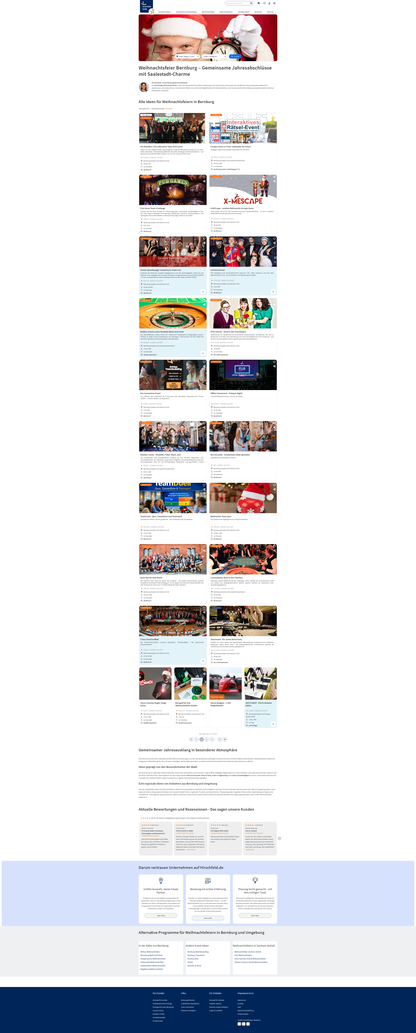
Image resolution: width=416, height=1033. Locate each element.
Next (202, 128)
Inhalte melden (243, 1014)
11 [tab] (180, 142)
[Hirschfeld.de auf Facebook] (239, 1024)
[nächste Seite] (220, 739)
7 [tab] (169, 142)
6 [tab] (166, 142)
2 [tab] (154, 142)
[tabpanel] (173, 128)
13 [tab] (185, 142)
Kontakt (240, 1003)
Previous (143, 128)
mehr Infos (161, 915)
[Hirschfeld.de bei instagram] (243, 1024)
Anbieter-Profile (158, 1014)
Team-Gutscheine (187, 1007)
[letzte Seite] (225, 739)
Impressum (242, 1000)
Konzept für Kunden (160, 1000)
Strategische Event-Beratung (163, 1007)
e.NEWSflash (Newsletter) (190, 1003)
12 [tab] (183, 142)
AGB (239, 1007)
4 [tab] (160, 142)
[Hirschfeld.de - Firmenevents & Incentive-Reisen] (146, 6)
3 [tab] (157, 142)
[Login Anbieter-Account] (274, 3)
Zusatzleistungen (159, 1017)
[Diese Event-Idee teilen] (204, 119)
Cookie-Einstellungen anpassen (249, 1020)
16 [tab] (194, 142)
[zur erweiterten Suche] (259, 3)
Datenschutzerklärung (246, 1010)
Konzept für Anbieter (216, 1000)
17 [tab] (195, 327)
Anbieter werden (215, 1003)
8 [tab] (171, 142)
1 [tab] (152, 142)
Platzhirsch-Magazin (188, 1010)
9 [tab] (174, 142)
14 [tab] (188, 142)
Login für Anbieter (216, 1010)
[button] (279, 838)
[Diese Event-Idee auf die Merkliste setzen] (204, 115)
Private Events (158, 1021)
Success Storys (158, 1010)
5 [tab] (163, 142)
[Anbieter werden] (269, 3)
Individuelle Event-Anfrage (162, 1003)
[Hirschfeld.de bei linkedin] (248, 1024)
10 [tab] (177, 142)
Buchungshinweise (188, 1000)
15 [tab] (191, 142)
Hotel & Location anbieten (218, 1007)
